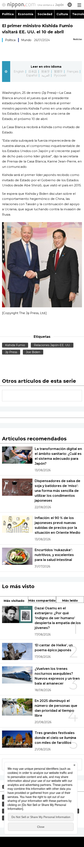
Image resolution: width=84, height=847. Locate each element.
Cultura (62, 14)
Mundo (26, 40)
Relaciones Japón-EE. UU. (52, 345)
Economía (25, 14)
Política (8, 14)
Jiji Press (11, 352)
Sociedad (45, 14)
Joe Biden (33, 352)
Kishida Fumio (15, 345)
